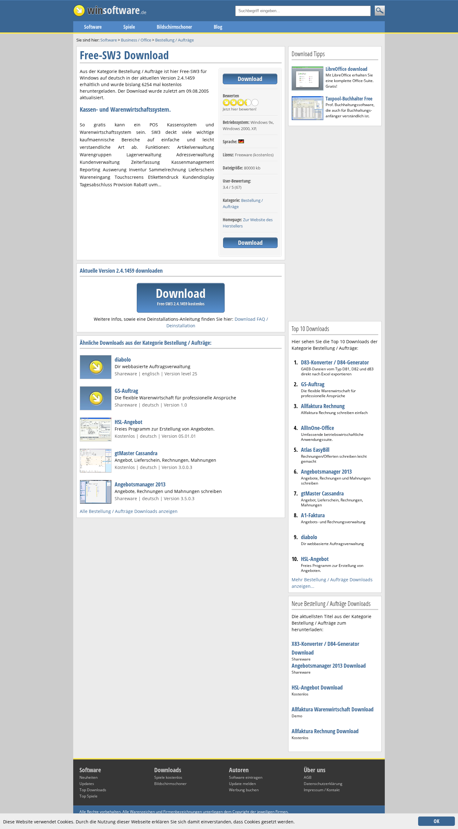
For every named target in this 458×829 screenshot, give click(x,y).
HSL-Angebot (128, 422)
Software (93, 26)
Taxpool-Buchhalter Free (349, 98)
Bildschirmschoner (174, 26)
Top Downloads (92, 789)
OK (436, 821)
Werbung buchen (244, 789)
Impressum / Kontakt (322, 789)
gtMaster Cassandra (136, 453)
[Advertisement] (335, 222)
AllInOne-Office (317, 428)
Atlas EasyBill (315, 449)
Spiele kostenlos (168, 777)
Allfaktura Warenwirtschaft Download (333, 709)
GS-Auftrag (126, 390)
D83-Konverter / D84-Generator (335, 362)
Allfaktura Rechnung (323, 406)
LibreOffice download (346, 69)
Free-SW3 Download (124, 55)
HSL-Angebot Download (317, 687)
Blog (218, 26)
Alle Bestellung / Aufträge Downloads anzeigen (129, 511)
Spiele (129, 26)
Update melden (242, 783)
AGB (308, 777)
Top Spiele (88, 796)
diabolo (123, 359)
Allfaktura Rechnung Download (325, 731)
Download (250, 79)
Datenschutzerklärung (323, 783)
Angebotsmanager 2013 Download (329, 665)
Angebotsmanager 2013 (140, 484)
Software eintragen (245, 777)
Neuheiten (88, 777)
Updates (86, 783)
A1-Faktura (313, 515)
